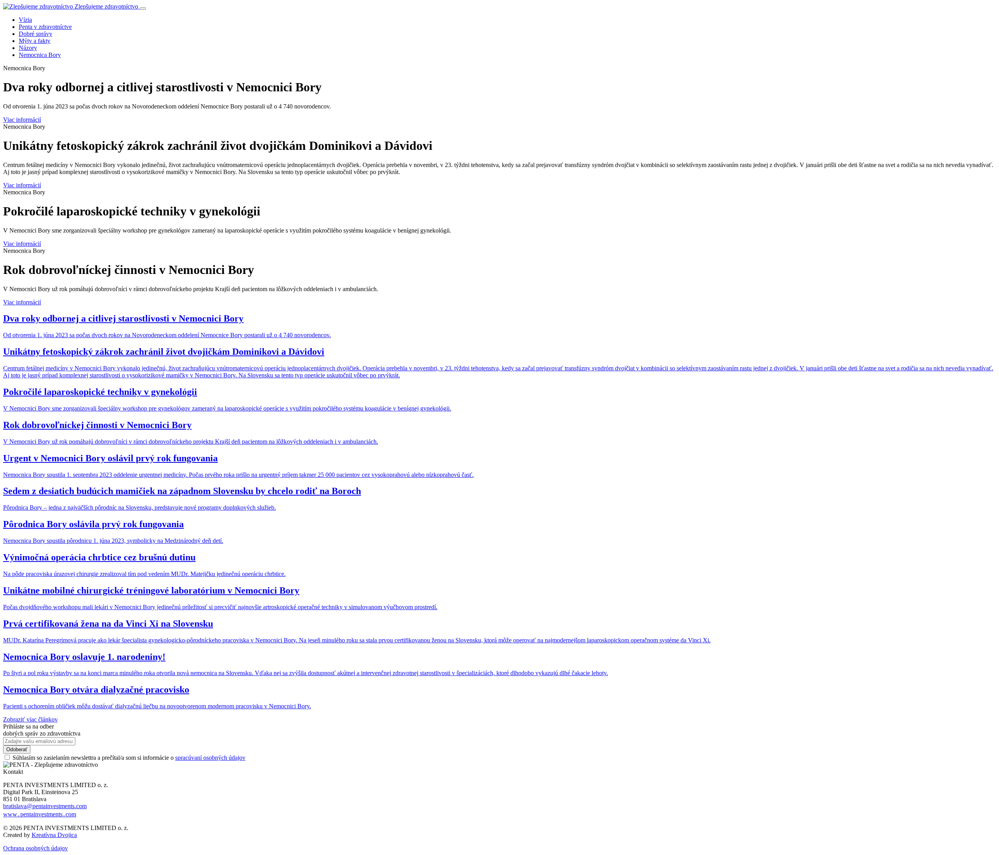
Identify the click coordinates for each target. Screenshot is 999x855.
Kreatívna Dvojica (54, 835)
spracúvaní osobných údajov (210, 757)
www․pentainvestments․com (39, 814)
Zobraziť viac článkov (30, 719)
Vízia (25, 19)
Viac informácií (22, 119)
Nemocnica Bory (40, 55)
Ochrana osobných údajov (35, 848)
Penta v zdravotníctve (45, 26)
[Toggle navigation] (143, 8)
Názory (28, 47)
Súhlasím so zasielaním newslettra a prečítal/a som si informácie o (128, 757)
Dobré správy (35, 33)
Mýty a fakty (34, 40)
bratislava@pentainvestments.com (45, 806)
